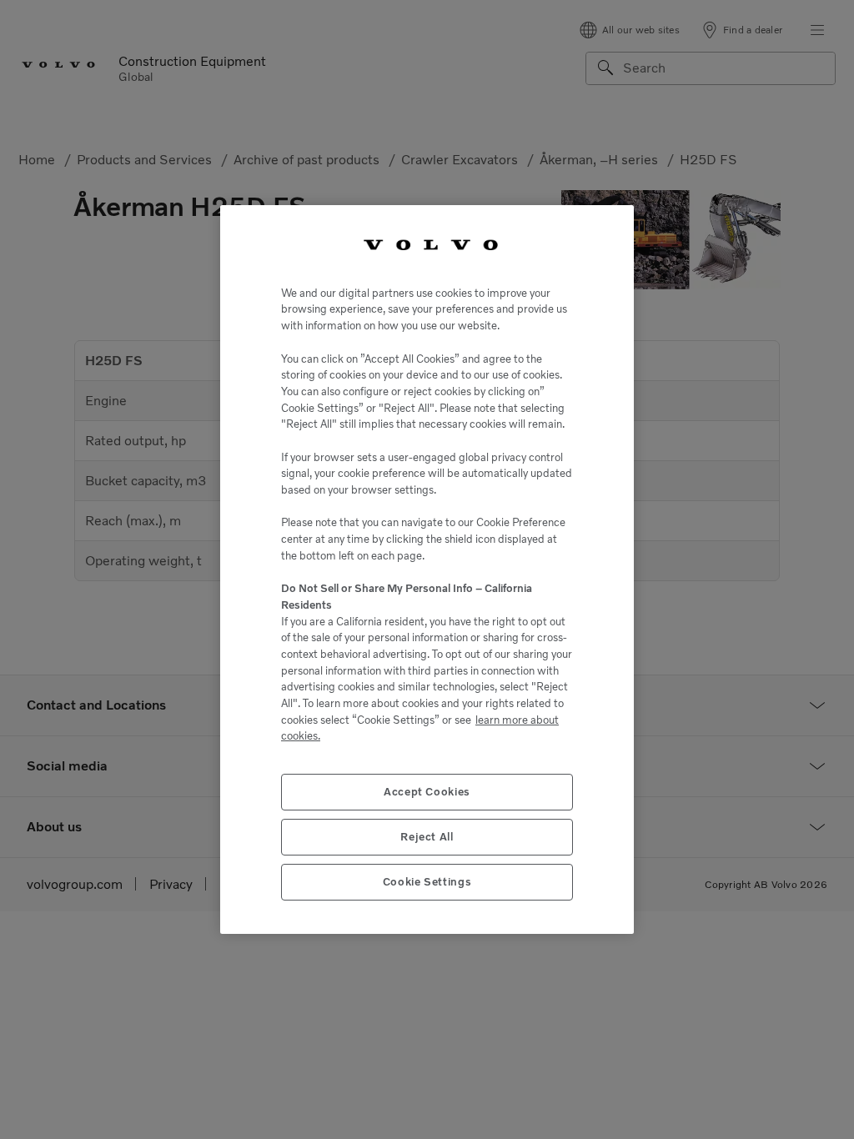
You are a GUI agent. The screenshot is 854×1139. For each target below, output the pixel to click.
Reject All (427, 836)
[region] (427, 569)
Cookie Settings (427, 882)
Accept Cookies (427, 791)
